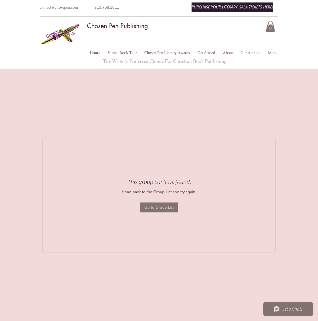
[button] (270, 26)
